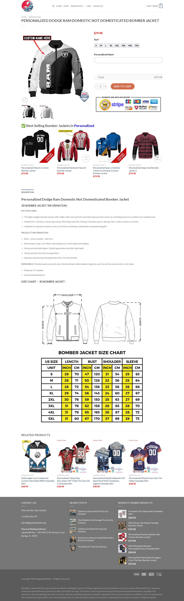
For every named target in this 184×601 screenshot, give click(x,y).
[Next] (85, 69)
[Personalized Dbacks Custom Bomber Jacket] (38, 146)
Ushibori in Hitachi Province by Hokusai (92, 530)
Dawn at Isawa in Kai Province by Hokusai (93, 512)
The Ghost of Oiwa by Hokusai (92, 546)
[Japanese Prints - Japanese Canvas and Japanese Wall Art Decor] (34, 6)
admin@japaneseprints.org (33, 522)
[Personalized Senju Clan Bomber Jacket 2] (145, 146)
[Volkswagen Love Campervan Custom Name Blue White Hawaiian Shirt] (38, 456)
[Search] (53, 6)
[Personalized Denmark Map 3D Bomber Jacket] (73, 146)
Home (59, 6)
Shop (66, 6)
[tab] (27, 192)
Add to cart (122, 86)
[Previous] (26, 69)
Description (27, 192)
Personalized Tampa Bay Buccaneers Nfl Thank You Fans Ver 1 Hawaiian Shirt (73, 481)
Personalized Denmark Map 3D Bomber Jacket (71, 169)
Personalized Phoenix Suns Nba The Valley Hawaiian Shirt (145, 479)
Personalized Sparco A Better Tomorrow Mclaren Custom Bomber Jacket (106, 170)
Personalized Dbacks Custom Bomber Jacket (35, 169)
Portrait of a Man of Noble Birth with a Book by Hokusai (96, 538)
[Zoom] (24, 99)
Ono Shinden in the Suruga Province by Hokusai (95, 521)
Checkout (98, 6)
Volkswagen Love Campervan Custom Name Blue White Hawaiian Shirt (37, 481)
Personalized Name (104, 54)
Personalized (35, 17)
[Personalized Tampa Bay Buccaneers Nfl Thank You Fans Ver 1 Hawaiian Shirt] (73, 456)
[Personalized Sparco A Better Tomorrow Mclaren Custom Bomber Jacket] (109, 146)
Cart (88, 6)
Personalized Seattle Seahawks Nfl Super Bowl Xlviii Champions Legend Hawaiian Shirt (109, 481)
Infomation (77, 6)
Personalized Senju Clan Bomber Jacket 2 (144, 169)
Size (96, 39)
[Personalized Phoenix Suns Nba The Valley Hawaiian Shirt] (145, 456)
